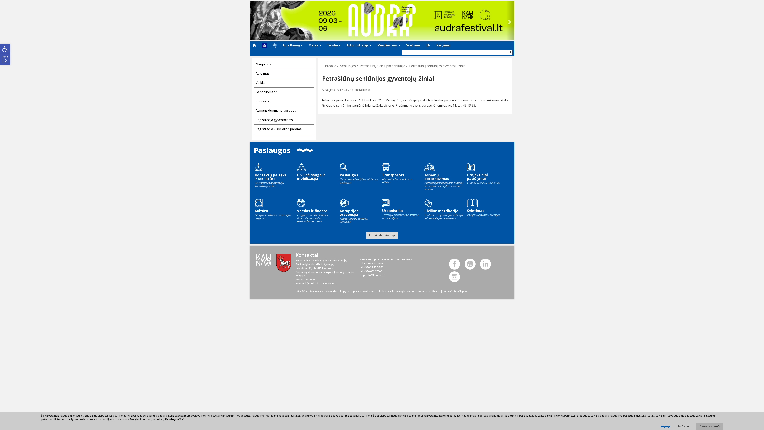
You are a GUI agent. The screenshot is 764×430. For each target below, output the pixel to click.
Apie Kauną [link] (292, 45)
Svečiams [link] (413, 45)
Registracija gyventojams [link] (274, 120)
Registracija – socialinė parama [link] (279, 129)
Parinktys (683, 426)
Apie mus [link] (262, 73)
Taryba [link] (333, 45)
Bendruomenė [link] (266, 92)
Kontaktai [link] (263, 101)
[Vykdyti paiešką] (510, 52)
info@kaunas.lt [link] (375, 275)
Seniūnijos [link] (348, 66)
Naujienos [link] (263, 64)
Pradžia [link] (330, 66)
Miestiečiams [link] (387, 45)
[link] (5, 49)
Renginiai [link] (443, 45)
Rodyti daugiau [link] (380, 235)
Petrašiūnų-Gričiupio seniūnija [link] (382, 66)
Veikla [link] (260, 82)
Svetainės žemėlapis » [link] (455, 291)
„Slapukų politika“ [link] (173, 419)
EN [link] (428, 45)
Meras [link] (314, 45)
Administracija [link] (358, 45)
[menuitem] (254, 45)
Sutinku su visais (709, 426)
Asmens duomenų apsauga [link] (276, 110)
